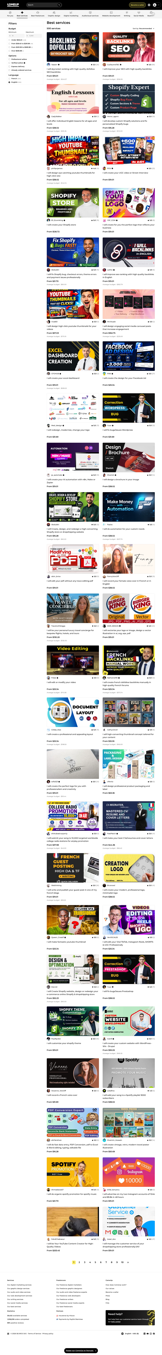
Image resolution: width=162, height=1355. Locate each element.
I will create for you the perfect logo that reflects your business (129, 226)
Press (108, 1296)
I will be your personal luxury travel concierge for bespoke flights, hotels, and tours (70, 632)
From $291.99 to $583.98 (22, 47)
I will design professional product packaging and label (126, 787)
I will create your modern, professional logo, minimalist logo (124, 891)
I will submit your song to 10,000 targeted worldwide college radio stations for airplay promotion (72, 839)
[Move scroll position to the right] (153, 14)
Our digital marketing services (19, 1285)
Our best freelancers (64, 1306)
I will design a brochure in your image (121, 479)
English (16, 82)
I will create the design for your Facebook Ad (124, 378)
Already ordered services (21, 70)
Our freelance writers (64, 1299)
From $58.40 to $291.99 (22, 43)
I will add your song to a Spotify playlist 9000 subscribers (124, 1096)
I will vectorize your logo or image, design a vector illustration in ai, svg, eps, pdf (127, 632)
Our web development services (19, 1296)
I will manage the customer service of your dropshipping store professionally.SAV (123, 1245)
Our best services (14, 1306)
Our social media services (17, 1303)
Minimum (12, 32)
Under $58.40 (18, 40)
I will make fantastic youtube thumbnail (66, 942)
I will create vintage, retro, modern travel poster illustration (126, 1146)
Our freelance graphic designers (69, 1288)
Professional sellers (19, 59)
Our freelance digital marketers (69, 1285)
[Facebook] (154, 1333)
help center (116, 1321)
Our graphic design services (18, 1288)
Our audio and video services (18, 1292)
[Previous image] (49, 202)
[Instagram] (151, 1333)
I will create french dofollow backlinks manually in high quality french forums (127, 683)
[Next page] (128, 1262)
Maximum (30, 32)
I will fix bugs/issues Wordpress (118, 430)
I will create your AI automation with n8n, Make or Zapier (71, 481)
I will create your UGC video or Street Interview (125, 173)
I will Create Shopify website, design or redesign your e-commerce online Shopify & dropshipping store (72, 992)
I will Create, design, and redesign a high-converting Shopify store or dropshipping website (72, 530)
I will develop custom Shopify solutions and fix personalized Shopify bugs (125, 122)
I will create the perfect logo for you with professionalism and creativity (66, 787)
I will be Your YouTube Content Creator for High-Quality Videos (70, 1245)
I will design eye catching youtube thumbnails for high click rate (71, 174)
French (16, 78)
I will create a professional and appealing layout (70, 734)
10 (122, 1262)
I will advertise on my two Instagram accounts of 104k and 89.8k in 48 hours (129, 1195)
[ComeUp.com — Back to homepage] (13, 5)
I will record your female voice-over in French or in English (127, 582)
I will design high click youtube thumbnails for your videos (71, 327)
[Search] (59, 5)
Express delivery (18, 66)
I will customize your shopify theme (64, 1043)
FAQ (107, 1303)
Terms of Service (34, 1333)
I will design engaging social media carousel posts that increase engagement (127, 327)
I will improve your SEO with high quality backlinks (127, 69)
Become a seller (137, 5)
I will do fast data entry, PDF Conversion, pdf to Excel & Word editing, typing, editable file (72, 1146)
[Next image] (96, 202)
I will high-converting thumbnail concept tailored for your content (128, 735)
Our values (110, 1288)
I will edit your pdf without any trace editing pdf (70, 581)
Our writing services (15, 1299)
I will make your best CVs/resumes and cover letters (128, 838)
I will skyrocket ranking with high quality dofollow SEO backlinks (71, 70)
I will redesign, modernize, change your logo (68, 430)
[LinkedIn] (144, 1333)
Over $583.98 (17, 51)
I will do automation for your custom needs (123, 529)
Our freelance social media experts (70, 1303)
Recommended (145, 28)
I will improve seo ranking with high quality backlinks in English (128, 275)
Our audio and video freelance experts (71, 1292)
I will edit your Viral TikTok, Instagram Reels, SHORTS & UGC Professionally (128, 943)
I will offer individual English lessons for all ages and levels (72, 122)
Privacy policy (47, 1333)
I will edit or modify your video (61, 682)
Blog (107, 1299)
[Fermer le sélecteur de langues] (96, 1350)
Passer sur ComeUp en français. (80, 1350)
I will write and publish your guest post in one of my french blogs (72, 891)
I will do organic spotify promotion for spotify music (72, 1194)
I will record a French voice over (62, 1095)
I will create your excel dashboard (63, 378)
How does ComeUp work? (116, 1285)
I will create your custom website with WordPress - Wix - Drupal (127, 1044)
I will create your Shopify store (61, 225)
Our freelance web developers (68, 1296)
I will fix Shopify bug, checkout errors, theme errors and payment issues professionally (71, 275)
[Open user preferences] (158, 5)
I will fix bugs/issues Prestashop (118, 991)
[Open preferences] (149, 4)
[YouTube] (148, 1333)
